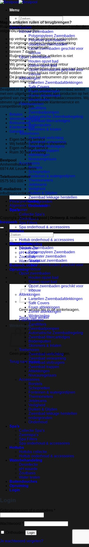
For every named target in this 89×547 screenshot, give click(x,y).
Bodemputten (39, 125)
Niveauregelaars (42, 159)
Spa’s (14, 426)
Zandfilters (37, 108)
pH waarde (28, 252)
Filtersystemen (31, 320)
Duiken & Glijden (42, 193)
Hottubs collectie (33, 452)
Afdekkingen (39, 155)
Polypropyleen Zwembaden (51, 36)
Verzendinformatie (24, 119)
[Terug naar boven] (2, 227)
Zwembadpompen (43, 112)
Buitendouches (23, 265)
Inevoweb (8, 222)
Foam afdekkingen (44, 307)
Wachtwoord (11, 524)
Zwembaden (20, 244)
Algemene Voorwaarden (29, 206)
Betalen (16, 114)
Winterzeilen (39, 316)
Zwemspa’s (28, 435)
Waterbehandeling (25, 460)
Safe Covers (38, 87)
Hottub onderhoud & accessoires (46, 240)
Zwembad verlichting (46, 138)
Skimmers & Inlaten (44, 129)
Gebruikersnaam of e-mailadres (27, 510)
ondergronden (40, 201)
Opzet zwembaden (35, 273)
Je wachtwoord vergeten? (21, 541)
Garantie (16, 131)
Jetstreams (37, 184)
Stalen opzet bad (42, 282)
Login (31, 532)
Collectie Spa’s (32, 214)
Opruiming (18, 269)
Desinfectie (28, 464)
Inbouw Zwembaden (36, 248)
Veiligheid (36, 189)
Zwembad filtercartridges (49, 121)
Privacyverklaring (24, 201)
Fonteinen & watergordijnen (51, 176)
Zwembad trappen (43, 367)
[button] (14, 10)
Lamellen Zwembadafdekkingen (55, 83)
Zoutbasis (27, 257)
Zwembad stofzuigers (46, 362)
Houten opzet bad (43, 61)
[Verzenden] (11, 240)
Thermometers (40, 180)
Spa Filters (28, 223)
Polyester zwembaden (47, 256)
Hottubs (16, 231)
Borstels (35, 384)
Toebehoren (29, 133)
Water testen (29, 477)
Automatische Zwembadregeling (55, 116)
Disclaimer (18, 210)
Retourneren (20, 123)
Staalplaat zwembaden (47, 261)
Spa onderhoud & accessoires (44, 227)
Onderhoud (37, 422)
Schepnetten (39, 172)
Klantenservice (22, 127)
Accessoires (29, 379)
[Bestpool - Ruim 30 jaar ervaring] (18, 2)
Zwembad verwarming (47, 358)
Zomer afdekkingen (44, 312)
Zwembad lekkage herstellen (52, 197)
